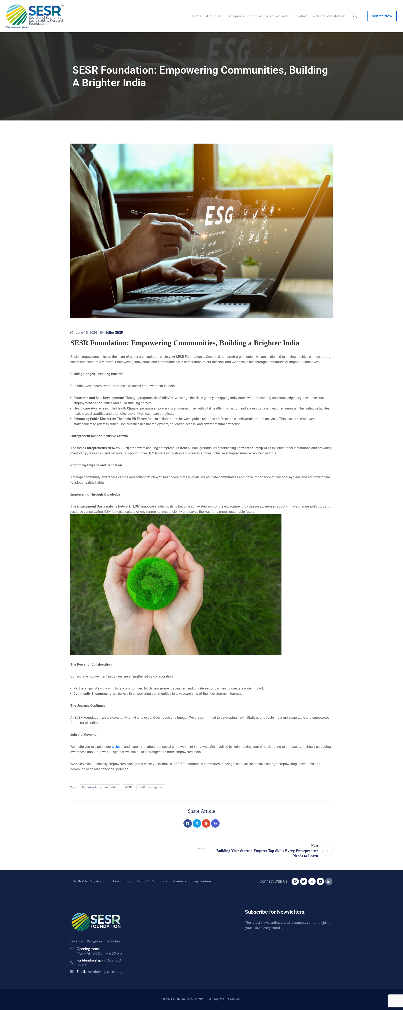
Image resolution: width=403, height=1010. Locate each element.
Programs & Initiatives (245, 16)
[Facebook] (187, 823)
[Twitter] (197, 823)
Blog (128, 881)
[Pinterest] (206, 823)
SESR (128, 787)
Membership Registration (191, 881)
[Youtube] (320, 881)
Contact (301, 16)
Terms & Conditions (152, 881)
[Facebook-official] (295, 881)
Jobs (116, 881)
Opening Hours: (88, 949)
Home (197, 16)
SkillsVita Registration (328, 16)
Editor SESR (114, 333)
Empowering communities (100, 787)
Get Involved (277, 16)
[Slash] (201, 848)
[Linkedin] (215, 823)
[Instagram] (312, 881)
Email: (99, 971)
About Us (213, 16)
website (118, 747)
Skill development (151, 787)
